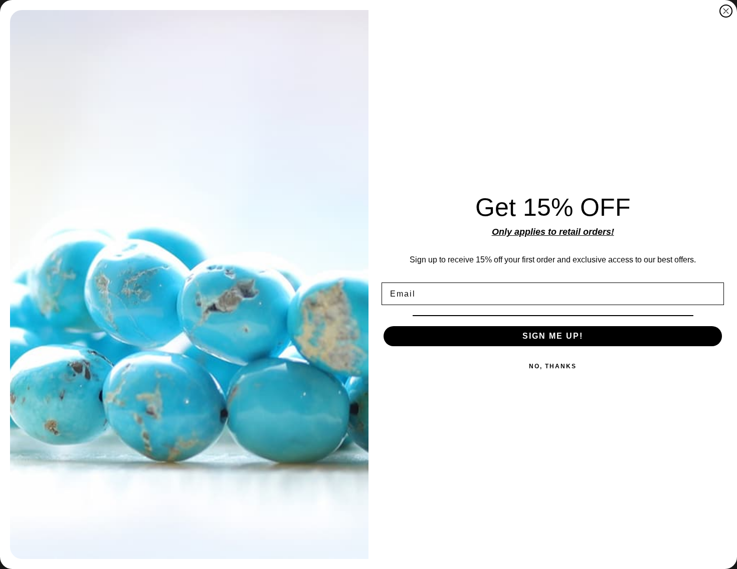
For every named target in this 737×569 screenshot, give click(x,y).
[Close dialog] (726, 11)
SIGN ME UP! (552, 336)
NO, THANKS (553, 366)
